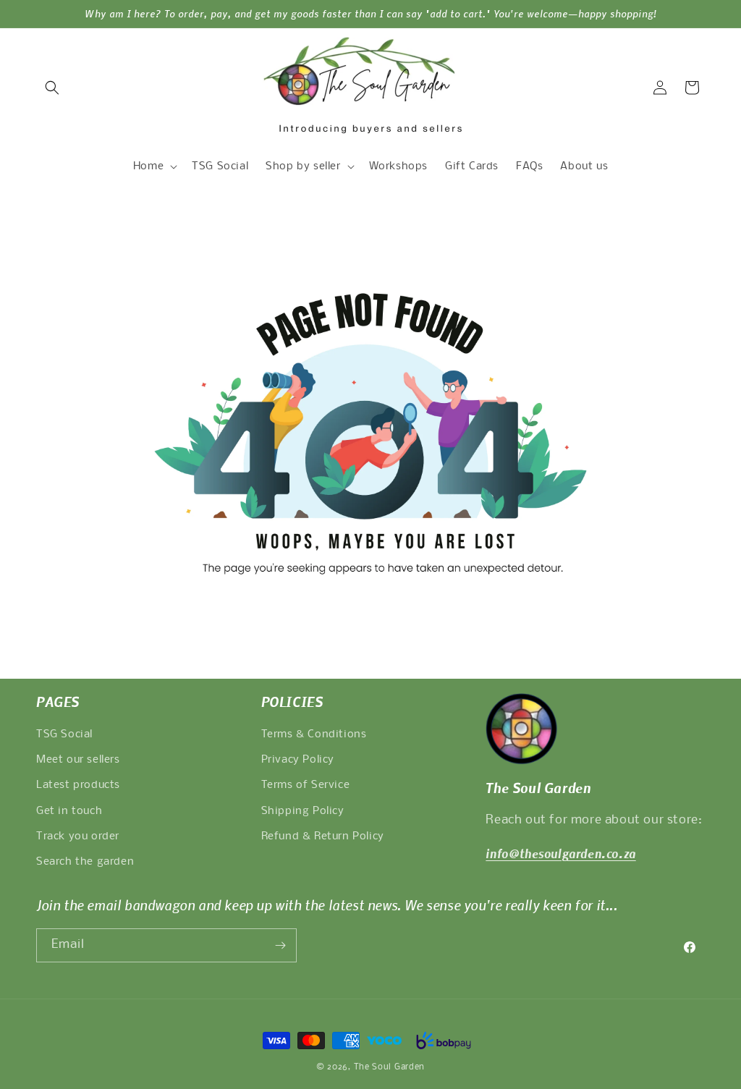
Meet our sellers (78, 760)
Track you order (77, 836)
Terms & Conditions (314, 734)
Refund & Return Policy (322, 836)
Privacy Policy (297, 760)
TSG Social (64, 734)
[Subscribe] (280, 945)
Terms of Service (305, 785)
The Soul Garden (389, 1067)
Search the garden (85, 862)
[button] (52, 87)
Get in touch (69, 811)
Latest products (78, 785)
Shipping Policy (302, 811)
